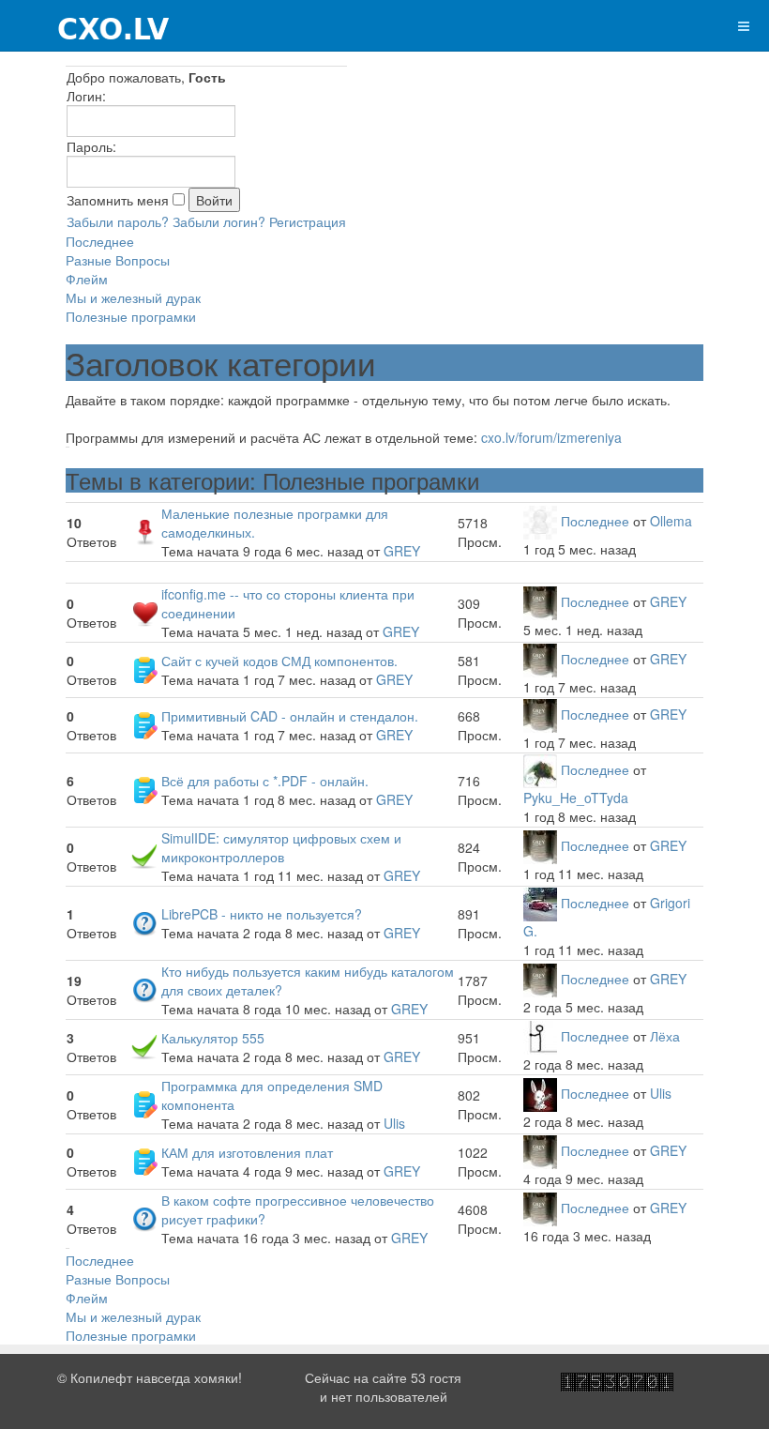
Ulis (394, 1123)
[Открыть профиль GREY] (540, 601)
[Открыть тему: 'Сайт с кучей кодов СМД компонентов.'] (144, 668)
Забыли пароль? (118, 221)
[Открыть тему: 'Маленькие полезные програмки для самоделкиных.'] (144, 530)
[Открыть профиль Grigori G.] (540, 902)
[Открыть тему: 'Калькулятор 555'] (144, 1045)
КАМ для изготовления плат (247, 1152)
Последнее (100, 241)
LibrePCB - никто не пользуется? (261, 914)
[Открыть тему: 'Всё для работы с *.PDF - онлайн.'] (144, 788)
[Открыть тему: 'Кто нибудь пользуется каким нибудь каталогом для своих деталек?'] (144, 988)
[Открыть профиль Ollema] (540, 520)
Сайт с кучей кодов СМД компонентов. (279, 660)
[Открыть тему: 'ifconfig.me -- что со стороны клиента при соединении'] (144, 610)
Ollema (671, 520)
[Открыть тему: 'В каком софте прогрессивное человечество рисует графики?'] (144, 1217)
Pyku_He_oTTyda (575, 797)
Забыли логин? (219, 221)
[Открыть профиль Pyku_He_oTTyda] (540, 769)
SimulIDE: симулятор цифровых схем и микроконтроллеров (281, 847)
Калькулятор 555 (212, 1037)
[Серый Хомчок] (86, 26)
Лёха (665, 1035)
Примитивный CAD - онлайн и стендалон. (289, 716)
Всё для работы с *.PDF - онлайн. (265, 780)
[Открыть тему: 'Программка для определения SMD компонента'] (144, 1102)
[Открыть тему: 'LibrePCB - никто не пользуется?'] (144, 921)
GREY (402, 550)
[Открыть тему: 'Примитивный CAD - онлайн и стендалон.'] (144, 723)
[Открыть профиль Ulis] (540, 1093)
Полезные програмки (131, 316)
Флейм (87, 278)
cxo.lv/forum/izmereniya (551, 437)
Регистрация (307, 221)
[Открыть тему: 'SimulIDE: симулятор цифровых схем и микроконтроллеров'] (144, 854)
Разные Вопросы (118, 260)
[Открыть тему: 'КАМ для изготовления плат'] (144, 1159)
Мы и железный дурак (133, 297)
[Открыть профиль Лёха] (540, 1035)
